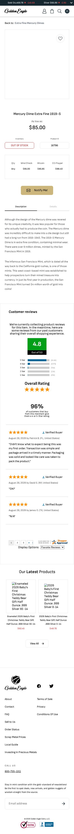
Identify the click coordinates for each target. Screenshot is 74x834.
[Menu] (67, 11)
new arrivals (37, 788)
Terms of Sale (44, 699)
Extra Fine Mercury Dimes (29, 23)
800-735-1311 (13, 771)
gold (39, 784)
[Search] (59, 11)
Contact (9, 706)
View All (34, 643)
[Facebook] (41, 686)
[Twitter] (53, 686)
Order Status (12, 729)
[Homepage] (16, 11)
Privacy (41, 706)
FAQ (7, 714)
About (8, 699)
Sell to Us (10, 721)
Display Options (28, 547)
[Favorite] (60, 38)
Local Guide (11, 744)
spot (21, 788)
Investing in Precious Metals (21, 752)
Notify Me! (41, 190)
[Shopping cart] (52, 11)
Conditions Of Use (47, 714)
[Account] (44, 11)
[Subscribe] (63, 803)
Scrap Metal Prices (15, 737)
